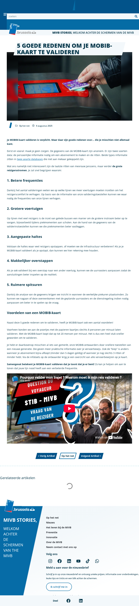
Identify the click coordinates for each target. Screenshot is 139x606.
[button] (68, 600)
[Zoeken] (136, 16)
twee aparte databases (30, 159)
